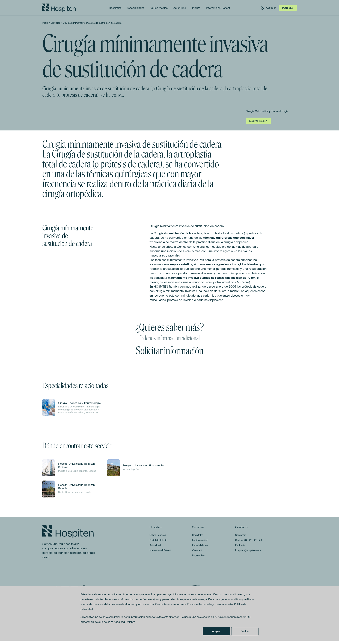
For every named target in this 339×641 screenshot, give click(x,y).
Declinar (245, 631)
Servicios (55, 22)
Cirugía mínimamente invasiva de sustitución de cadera (92, 22)
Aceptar (216, 631)
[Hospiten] (59, 8)
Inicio (45, 22)
